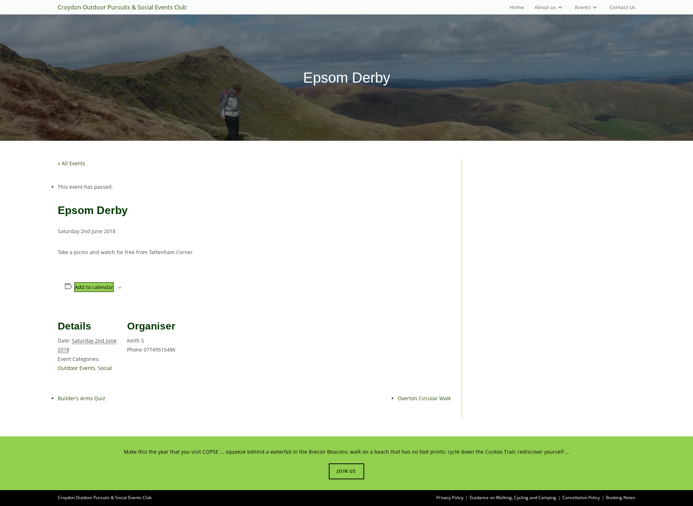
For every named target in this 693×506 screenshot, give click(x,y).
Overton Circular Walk (424, 398)
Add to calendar (94, 287)
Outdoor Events (76, 368)
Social (105, 368)
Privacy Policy (449, 497)
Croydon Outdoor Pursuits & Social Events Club (122, 7)
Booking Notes (620, 497)
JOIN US (346, 471)
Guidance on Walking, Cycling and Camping (513, 497)
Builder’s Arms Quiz (81, 398)
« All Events (71, 163)
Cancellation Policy (581, 497)
